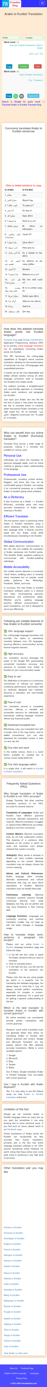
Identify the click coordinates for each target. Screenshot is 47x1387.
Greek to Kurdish (12, 1266)
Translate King (10, 339)
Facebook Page (27, 1368)
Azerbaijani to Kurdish (14, 1238)
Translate (23, 66)
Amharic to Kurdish (13, 1227)
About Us (13, 1368)
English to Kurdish (12, 1243)
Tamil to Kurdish (11, 1329)
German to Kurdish (12, 1260)
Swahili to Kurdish (12, 1318)
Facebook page (14, 1129)
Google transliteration (33, 339)
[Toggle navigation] (42, 3)
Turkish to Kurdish (12, 1340)
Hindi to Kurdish (11, 1283)
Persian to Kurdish (12, 1306)
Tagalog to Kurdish (12, 1324)
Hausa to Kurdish (12, 1272)
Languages (34, 1373)
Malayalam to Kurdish (14, 1300)
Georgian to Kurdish (13, 1254)
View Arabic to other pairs (16, 1353)
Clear (38, 66)
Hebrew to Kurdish (12, 1278)
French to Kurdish (12, 1249)
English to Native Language (15, 1373)
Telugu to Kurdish (12, 1335)
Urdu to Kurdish (11, 1346)
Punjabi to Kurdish (12, 1311)
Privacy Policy (21, 1378)
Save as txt (33, 96)
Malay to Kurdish (12, 1295)
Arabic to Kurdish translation (24, 1095)
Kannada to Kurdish (13, 1289)
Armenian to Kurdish (13, 1232)
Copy (9, 66)
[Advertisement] (23, 27)
